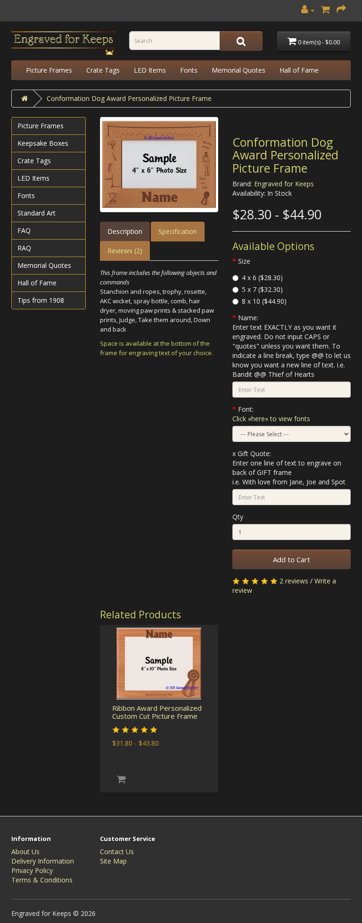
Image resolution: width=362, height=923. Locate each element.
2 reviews (294, 580)
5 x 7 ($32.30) (262, 289)
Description (124, 231)
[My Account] (307, 10)
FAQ (24, 230)
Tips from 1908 (40, 300)
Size (244, 261)
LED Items (150, 70)
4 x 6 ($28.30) (262, 277)
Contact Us (117, 851)
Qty (237, 516)
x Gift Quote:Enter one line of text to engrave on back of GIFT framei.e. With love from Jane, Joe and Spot (289, 467)
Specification (177, 231)
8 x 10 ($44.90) (264, 301)
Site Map (113, 860)
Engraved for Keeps (284, 183)
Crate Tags (103, 70)
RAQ (24, 247)
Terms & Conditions (42, 879)
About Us (25, 851)
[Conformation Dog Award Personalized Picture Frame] (159, 164)
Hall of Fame (299, 70)
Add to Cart (291, 559)
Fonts (188, 70)
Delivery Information (42, 860)
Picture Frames (49, 70)
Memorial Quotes (238, 70)
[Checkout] (341, 10)
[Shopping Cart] (325, 10)
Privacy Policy (32, 870)
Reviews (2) (124, 250)
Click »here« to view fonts (271, 418)
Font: (271, 414)
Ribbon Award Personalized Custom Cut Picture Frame (157, 712)
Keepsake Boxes (42, 143)
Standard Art (36, 212)
